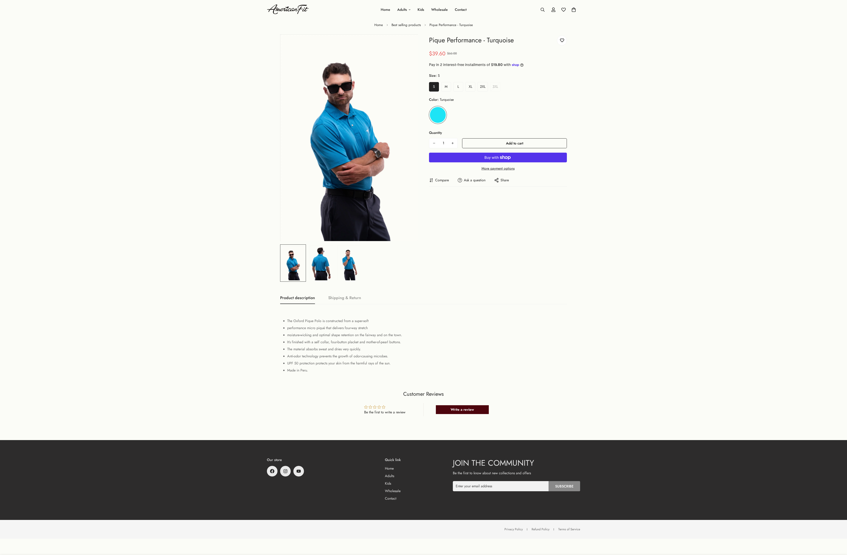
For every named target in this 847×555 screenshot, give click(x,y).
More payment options (498, 168)
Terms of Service (569, 529)
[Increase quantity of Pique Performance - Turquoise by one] (452, 143)
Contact (461, 9)
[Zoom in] (409, 44)
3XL (495, 86)
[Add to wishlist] (562, 40)
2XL (482, 86)
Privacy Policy (513, 529)
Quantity (435, 132)
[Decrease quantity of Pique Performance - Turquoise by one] (434, 143)
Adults (402, 9)
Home (385, 9)
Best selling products (406, 24)
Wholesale (439, 9)
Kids (421, 9)
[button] (574, 10)
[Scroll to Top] (838, 531)
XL (470, 86)
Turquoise (438, 115)
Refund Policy (540, 529)
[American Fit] (288, 9)
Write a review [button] (462, 409)
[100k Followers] (285, 471)
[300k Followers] (272, 471)
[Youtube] (298, 471)
